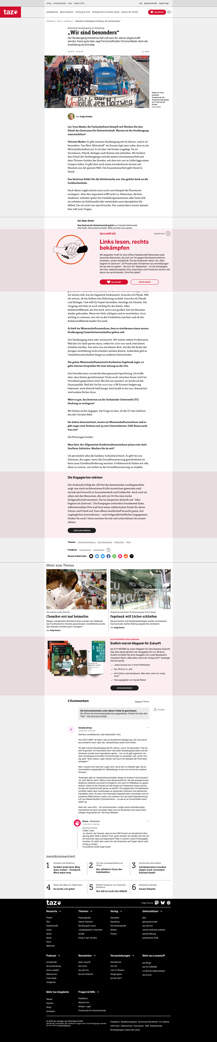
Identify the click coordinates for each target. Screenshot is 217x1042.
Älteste (146, 701)
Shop (48, 1007)
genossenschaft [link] (150, 3)
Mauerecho (51, 974)
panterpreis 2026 (150, 938)
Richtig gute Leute (87, 925)
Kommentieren (85, 550)
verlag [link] (48, 3)
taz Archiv (147, 975)
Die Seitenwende (118, 925)
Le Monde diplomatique (153, 971)
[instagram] (169, 904)
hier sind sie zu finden (97, 716)
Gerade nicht (159, 233)
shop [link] (70, 3)
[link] (52, 12)
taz (53, 902)
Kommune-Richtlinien (148, 1022)
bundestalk (51, 962)
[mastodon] (157, 904)
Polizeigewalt (84, 917)
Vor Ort (113, 966)
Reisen (49, 999)
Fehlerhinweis (99, 550)
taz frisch (82, 966)
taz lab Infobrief (85, 974)
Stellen (113, 929)
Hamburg (68, 21)
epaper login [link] (164, 3)
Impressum (138, 1026)
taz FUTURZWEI (149, 967)
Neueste (138, 701)
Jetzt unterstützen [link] (81, 530)
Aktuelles (114, 917)
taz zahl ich (147, 925)
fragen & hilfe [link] (79, 3)
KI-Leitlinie (164, 1022)
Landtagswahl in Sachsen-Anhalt (90, 931)
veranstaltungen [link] (59, 3)
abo (144, 917)
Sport (49, 933)
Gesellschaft (52, 925)
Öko (48, 921)
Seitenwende (156, 1026)
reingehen (51, 982)
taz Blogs (146, 963)
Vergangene (116, 974)
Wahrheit (50, 946)
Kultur (49, 929)
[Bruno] (77, 823)
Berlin (49, 938)
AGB (147, 1026)
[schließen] (168, 233)
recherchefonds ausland (153, 929)
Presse (113, 933)
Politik (49, 917)
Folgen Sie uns (147, 903)
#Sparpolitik (119, 542)
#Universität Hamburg (87, 542)
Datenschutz (127, 1026)
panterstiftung (149, 933)
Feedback (83, 998)
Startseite (50, 21)
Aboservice (83, 1002)
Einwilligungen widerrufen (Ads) (125, 1030)
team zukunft (84, 962)
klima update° (52, 970)
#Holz (128, 542)
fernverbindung (53, 966)
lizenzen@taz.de (64, 1025)
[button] (169, 12)
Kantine (49, 1003)
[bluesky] (163, 904)
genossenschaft (149, 921)
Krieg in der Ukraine (87, 938)
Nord (59, 21)
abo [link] (140, 3)
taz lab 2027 (116, 978)
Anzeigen (50, 1011)
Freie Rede (51, 978)
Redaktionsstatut (129, 1022)
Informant (115, 1026)
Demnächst (115, 962)
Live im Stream (117, 970)
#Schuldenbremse (105, 542)
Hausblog (114, 921)
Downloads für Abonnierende (92, 1010)
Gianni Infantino (85, 921)
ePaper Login (84, 1006)
